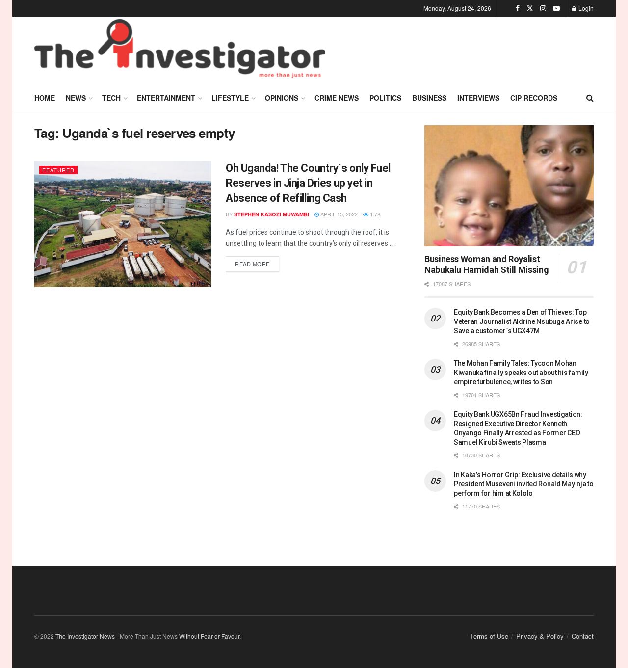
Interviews (478, 98)
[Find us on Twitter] (529, 8)
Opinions (281, 98)
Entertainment (166, 98)
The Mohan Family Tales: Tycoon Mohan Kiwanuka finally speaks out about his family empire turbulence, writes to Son (521, 372)
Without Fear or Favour (209, 636)
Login (585, 8)
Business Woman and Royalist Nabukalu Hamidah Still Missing (486, 264)
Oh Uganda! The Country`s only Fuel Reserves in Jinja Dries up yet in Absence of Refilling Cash (308, 183)
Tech (111, 98)
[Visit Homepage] (179, 51)
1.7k (374, 214)
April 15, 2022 (338, 214)
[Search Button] (590, 97)
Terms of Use (489, 636)
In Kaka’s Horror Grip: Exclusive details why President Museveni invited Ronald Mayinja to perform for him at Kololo (524, 484)
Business (429, 98)
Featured (58, 170)
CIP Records (533, 98)
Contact (583, 636)
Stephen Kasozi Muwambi (271, 214)
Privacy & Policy (540, 636)
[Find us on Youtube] (556, 8)
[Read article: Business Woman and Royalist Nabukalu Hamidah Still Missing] (509, 185)
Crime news (336, 98)
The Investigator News (85, 636)
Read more (257, 261)
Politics (385, 98)
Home (44, 98)
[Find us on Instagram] (543, 8)
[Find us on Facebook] (518, 8)
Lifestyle (230, 98)
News (76, 98)
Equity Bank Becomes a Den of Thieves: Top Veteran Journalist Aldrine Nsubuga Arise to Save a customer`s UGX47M (522, 321)
